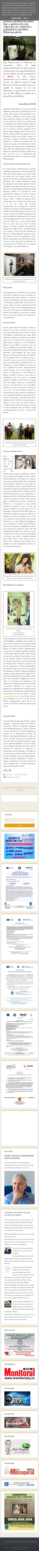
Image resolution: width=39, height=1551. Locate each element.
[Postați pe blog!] (6, 770)
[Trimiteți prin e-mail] (4, 770)
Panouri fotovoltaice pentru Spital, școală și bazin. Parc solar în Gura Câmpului (22, 1250)
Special (9, 775)
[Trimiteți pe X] (8, 770)
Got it (26, 18)
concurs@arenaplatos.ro (12, 696)
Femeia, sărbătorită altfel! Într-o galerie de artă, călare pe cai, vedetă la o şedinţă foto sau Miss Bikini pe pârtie (18, 27)
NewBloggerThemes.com (19, 1549)
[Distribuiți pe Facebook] (10, 770)
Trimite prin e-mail (12, 777)
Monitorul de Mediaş (27, 1541)
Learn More (16, 18)
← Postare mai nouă (9, 787)
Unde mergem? (21, 775)
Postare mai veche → (29, 787)
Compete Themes (16, 1547)
